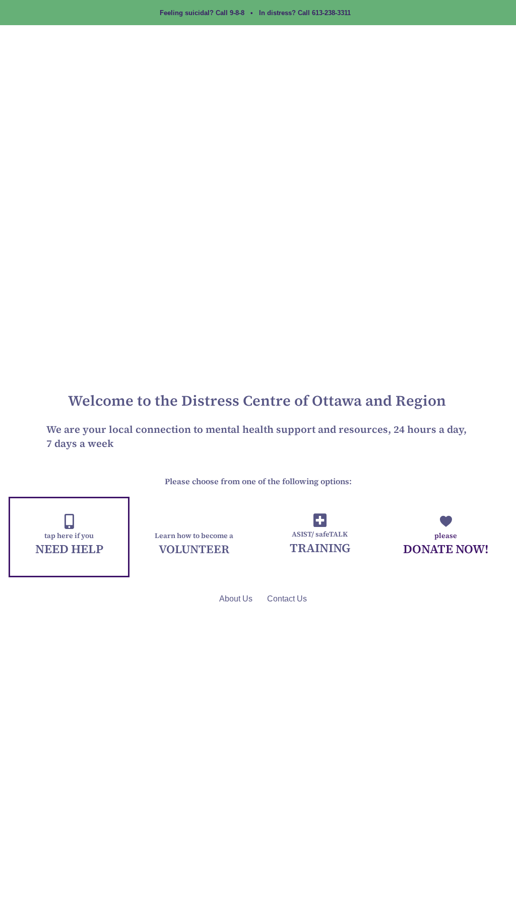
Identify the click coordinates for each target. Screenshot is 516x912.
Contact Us (287, 598)
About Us (235, 598)
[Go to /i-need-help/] (69, 537)
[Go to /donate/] (445, 537)
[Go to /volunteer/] (193, 537)
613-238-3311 (331, 13)
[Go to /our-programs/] (319, 537)
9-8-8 (237, 13)
